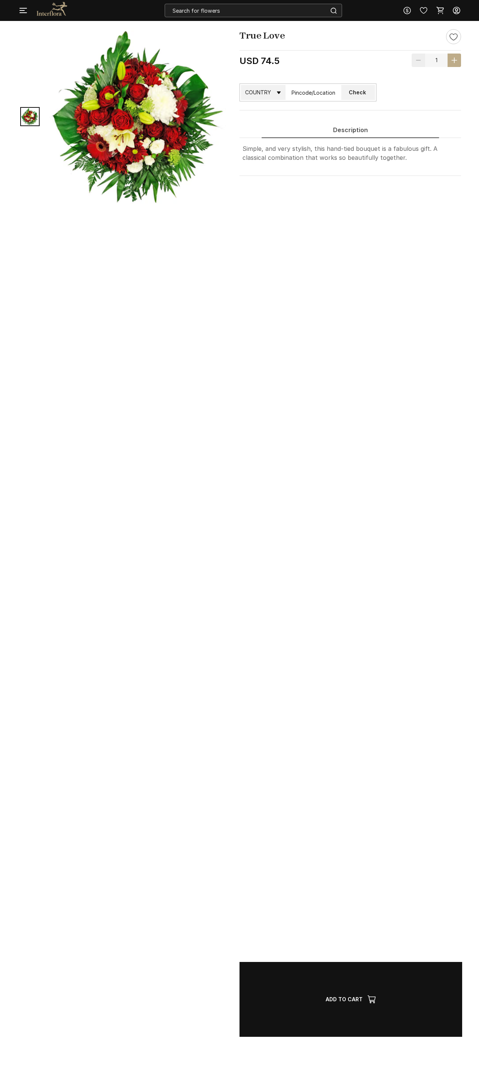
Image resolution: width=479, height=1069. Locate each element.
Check (357, 92)
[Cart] (440, 10)
